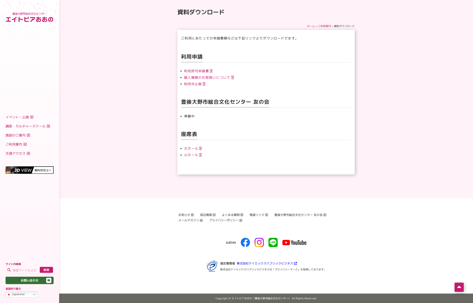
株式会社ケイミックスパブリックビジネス (265, 263)
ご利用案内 (324, 26)
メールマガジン (188, 220)
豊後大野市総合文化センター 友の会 (298, 215)
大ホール (191, 148)
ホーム (311, 26)
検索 (46, 270)
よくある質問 (231, 215)
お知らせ (184, 215)
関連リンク (257, 215)
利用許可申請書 (196, 71)
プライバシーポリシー (224, 220)
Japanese (18, 294)
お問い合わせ (29, 280)
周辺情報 (206, 215)
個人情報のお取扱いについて (207, 77)
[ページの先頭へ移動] (459, 287)
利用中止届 (193, 84)
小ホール (191, 155)
